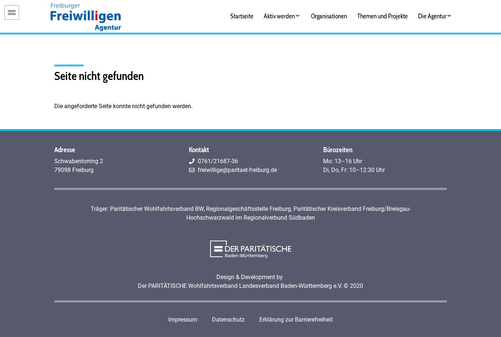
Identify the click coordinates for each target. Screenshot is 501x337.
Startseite (241, 16)
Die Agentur (432, 16)
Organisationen (329, 16)
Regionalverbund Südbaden (279, 217)
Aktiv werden (279, 16)
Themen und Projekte (382, 16)
